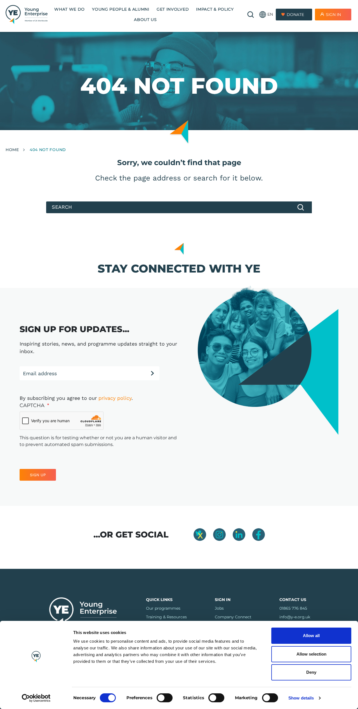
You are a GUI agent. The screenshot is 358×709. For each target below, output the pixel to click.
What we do (69, 9)
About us (145, 19)
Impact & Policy (215, 9)
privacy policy (114, 398)
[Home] (27, 14)
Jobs (219, 608)
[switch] (165, 697)
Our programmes (163, 608)
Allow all (311, 635)
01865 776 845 (293, 608)
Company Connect (233, 616)
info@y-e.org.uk (294, 616)
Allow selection (311, 654)
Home (12, 149)
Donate (295, 14)
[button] (266, 14)
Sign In (333, 14)
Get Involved (173, 9)
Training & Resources (166, 616)
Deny (311, 672)
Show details (301, 698)
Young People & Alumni (120, 9)
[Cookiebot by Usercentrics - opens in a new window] (36, 698)
